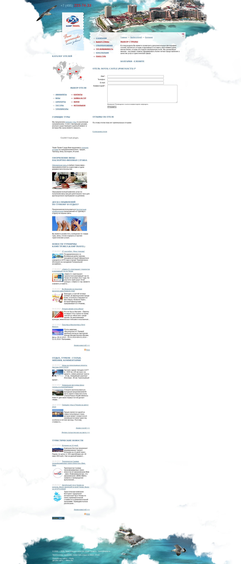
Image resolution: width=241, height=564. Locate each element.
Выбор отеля (78, 88)
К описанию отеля (100, 132)
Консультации (102, 53)
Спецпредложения (104, 45)
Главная (123, 37)
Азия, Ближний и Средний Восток (76, 73)
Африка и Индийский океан (69, 79)
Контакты (78, 94)
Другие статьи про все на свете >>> (76, 432)
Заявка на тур (80, 98)
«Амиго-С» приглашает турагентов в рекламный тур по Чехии (71, 270)
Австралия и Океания (81, 78)
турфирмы (68, 555)
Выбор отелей (136, 37)
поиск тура (77, 555)
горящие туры (70, 122)
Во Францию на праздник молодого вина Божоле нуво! (67, 290)
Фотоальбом (79, 105)
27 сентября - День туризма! (73, 251)
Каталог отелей (62, 56)
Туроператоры (62, 109)
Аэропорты (61, 102)
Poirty (71, 559)
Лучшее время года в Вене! (72, 309)
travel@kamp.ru (104, 551)
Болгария (149, 37)
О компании (101, 38)
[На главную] (66, 31)
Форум (76, 102)
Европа (69, 68)
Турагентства (57, 555)
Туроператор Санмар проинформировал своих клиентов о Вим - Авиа (69, 463)
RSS (88, 350)
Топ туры (60, 105)
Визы (58, 98)
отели (97, 555)
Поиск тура (101, 56)
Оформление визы (59, 165)
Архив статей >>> (83, 428)
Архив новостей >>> (82, 345)
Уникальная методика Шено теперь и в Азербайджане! (68, 386)
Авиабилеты (61, 94)
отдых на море (88, 555)
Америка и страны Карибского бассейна (59, 75)
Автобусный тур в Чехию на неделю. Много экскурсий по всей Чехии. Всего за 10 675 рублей (70, 487)
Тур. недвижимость (104, 49)
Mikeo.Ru (69, 560)
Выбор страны (102, 42)
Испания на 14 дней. (70, 445)
